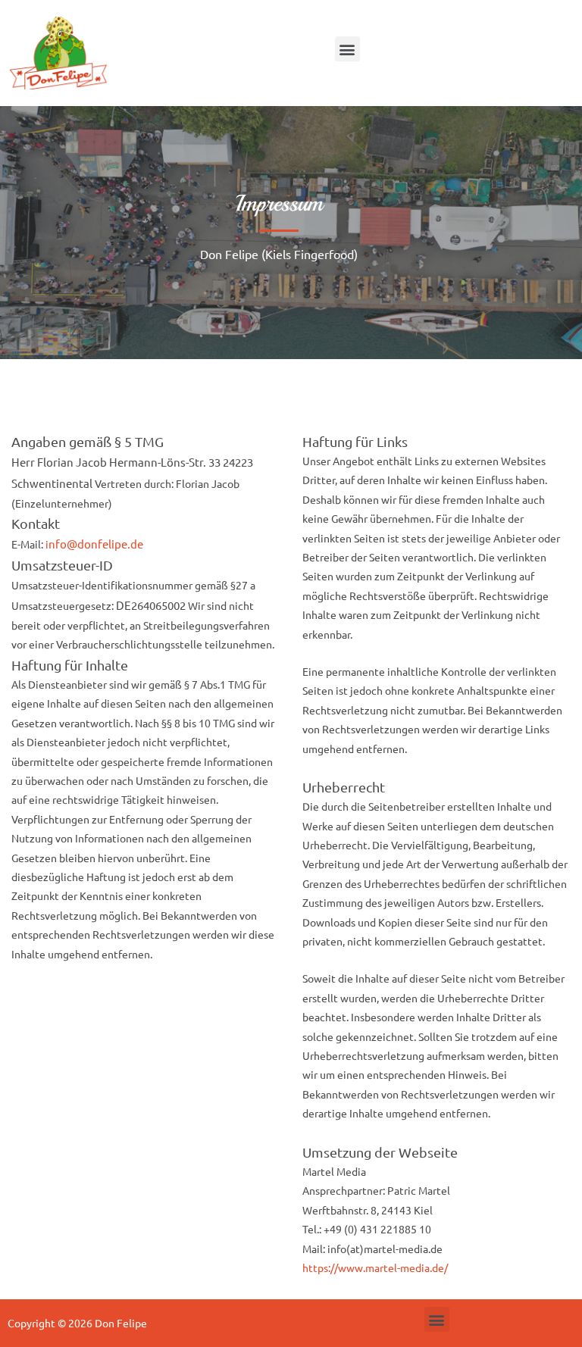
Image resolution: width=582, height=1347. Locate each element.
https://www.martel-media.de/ (375, 1267)
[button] (347, 48)
